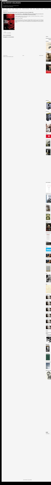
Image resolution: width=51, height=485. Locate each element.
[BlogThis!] (8, 32)
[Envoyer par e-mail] (7, 32)
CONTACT (47, 36)
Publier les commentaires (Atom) (9, 56)
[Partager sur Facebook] (9, 32)
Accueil (23, 55)
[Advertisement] (48, 23)
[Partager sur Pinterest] (10, 32)
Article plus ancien (41, 55)
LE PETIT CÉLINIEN (12, 3)
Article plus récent (5, 55)
